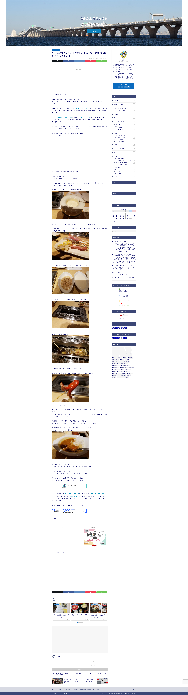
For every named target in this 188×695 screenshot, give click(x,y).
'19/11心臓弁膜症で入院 (125, 162)
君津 (125, 357)
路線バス (130, 373)
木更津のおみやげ (124, 363)
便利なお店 (125, 124)
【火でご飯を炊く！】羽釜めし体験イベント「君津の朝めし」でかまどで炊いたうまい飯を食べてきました (124, 256)
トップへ (94, 31)
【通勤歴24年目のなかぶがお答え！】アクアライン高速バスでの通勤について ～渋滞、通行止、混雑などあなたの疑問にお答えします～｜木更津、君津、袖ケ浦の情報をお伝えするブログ (124, 248)
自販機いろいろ (125, 167)
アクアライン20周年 (125, 110)
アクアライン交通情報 (125, 108)
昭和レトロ (115, 363)
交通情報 (124, 114)
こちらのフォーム (117, 78)
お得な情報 (125, 173)
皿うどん (128, 369)
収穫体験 (120, 357)
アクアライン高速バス (125, 107)
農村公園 (115, 375)
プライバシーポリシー (57, 693)
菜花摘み (127, 371)
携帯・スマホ (125, 171)
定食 (127, 359)
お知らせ (124, 100)
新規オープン (125, 126)
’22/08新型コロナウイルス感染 (125, 160)
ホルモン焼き (116, 355)
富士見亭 (115, 361)
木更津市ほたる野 (125, 365)
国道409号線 (116, 359)
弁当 (121, 361)
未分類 (124, 176)
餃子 (129, 375)
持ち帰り (127, 361)
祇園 (114, 371)
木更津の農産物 (125, 139)
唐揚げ (131, 357)
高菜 (114, 377)
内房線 (129, 355)
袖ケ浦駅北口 (122, 373)
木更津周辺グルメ (125, 141)
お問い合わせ (67, 693)
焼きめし (122, 369)
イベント (124, 118)
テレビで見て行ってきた (125, 164)
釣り (125, 169)
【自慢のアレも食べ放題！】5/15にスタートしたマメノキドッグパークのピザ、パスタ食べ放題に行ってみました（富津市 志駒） (124, 267)
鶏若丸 (126, 377)
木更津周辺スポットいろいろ (124, 121)
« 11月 (113, 221)
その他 (124, 156)
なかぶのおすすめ (125, 158)
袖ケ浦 (115, 373)
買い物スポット (125, 129)
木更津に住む (124, 145)
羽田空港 (120, 371)
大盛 (122, 359)
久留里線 (123, 355)
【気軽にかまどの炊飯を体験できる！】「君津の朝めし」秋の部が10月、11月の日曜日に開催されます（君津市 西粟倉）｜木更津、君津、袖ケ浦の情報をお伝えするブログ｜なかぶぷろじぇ (124, 260)
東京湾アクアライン (124, 104)
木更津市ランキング (123, 318)
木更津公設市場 (116, 365)
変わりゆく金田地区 (124, 148)
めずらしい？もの (125, 165)
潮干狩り (132, 367)
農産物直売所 (125, 127)
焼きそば (115, 369)
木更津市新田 (116, 367)
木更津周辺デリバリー (125, 137)
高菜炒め (120, 377)
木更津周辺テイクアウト (125, 135)
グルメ (124, 133)
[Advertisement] (79, 81)
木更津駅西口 (124, 367)
